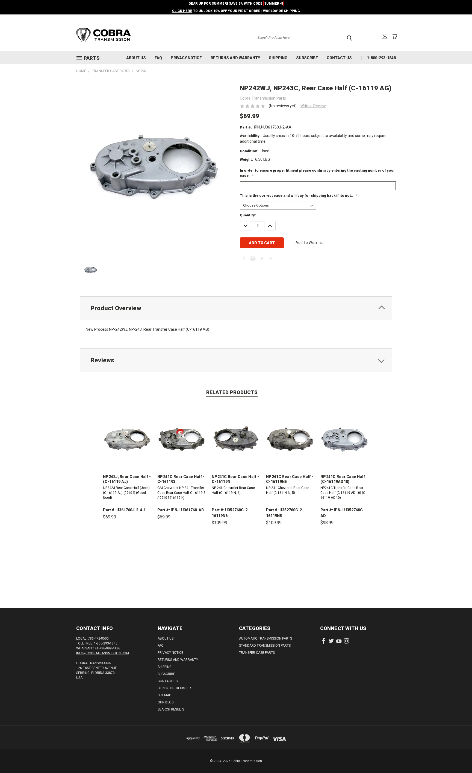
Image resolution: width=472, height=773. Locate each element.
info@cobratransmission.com (102, 653)
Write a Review (313, 106)
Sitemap (164, 695)
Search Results (171, 709)
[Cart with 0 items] (394, 36)
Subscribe (307, 58)
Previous (457, 756)
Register (183, 688)
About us (136, 58)
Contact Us (339, 58)
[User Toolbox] (385, 36)
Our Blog (166, 702)
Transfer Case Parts (257, 653)
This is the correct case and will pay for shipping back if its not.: (298, 195)
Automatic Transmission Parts (265, 638)
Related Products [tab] (232, 392)
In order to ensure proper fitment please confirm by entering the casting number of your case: (317, 173)
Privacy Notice (186, 58)
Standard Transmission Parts (265, 645)
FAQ (158, 58)
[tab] (236, 308)
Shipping (278, 58)
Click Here (182, 11)
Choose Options (127, 542)
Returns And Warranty (235, 58)
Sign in (163, 688)
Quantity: (248, 215)
